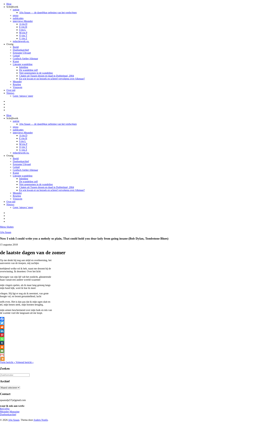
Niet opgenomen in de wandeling (36, 73)
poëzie (16, 9)
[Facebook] (2, 319)
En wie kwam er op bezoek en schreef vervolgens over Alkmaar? (52, 78)
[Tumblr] (2, 343)
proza (15, 15)
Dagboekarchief (21, 50)
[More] (2, 359)
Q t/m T (23, 35)
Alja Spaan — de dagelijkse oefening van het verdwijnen (48, 12)
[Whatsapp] (2, 339)
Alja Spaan (5, 232)
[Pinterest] (2, 335)
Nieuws (10, 93)
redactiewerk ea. (21, 41)
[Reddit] (2, 327)
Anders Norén (40, 420)
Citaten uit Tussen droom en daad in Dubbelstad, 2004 (46, 75)
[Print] (2, 347)
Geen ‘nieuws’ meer (23, 96)
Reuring (17, 84)
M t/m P (23, 32)
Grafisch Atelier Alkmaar (25, 58)
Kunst (16, 61)
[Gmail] (2, 355)
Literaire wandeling (22, 64)
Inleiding (23, 67)
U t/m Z (23, 38)
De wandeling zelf (28, 70)
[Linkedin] (2, 331)
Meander (17, 81)
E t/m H (23, 27)
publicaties (18, 18)
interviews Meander (23, 21)
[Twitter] (2, 323)
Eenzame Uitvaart (22, 52)
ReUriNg (4, 408)
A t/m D (23, 24)
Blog (8, 4)
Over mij (10, 90)
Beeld (16, 47)
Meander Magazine (9, 411)
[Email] (2, 351)
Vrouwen (17, 87)
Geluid (16, 55)
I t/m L (22, 29)
